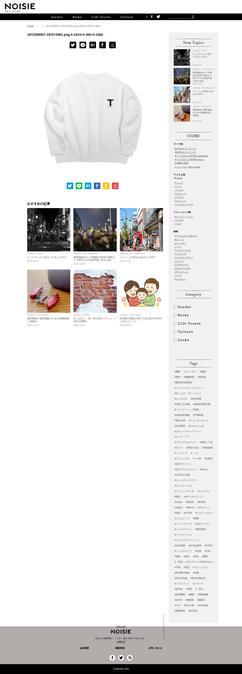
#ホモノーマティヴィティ (188, 431)
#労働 (196, 572)
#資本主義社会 (198, 578)
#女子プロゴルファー (186, 469)
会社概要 (84, 648)
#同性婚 (202, 377)
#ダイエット (204, 507)
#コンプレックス (183, 485)
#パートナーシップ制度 (187, 409)
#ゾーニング (181, 453)
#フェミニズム (182, 458)
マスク (178, 223)
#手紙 (177, 567)
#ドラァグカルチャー (186, 442)
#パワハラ (198, 583)
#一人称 (197, 458)
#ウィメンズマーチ (184, 491)
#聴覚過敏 (203, 594)
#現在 (196, 556)
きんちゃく (180, 279)
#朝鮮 (177, 556)
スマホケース (181, 264)
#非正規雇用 (194, 545)
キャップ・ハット (184, 216)
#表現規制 (207, 447)
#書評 (205, 556)
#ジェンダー (190, 371)
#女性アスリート (183, 464)
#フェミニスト (200, 567)
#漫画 (203, 371)
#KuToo (204, 469)
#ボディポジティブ (193, 496)
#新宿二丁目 (206, 442)
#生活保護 (180, 545)
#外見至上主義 (182, 474)
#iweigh (178, 502)
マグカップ (180, 254)
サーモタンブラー (184, 257)
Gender (57, 17)
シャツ (178, 186)
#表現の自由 (192, 447)
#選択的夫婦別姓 (183, 382)
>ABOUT (121, 641)
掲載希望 (118, 648)
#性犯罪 (201, 502)
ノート (178, 246)
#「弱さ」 (200, 589)
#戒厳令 (201, 600)
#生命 (207, 551)
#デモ (177, 605)
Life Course (101, 17)
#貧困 (196, 518)
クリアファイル (183, 250)
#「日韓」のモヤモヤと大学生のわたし (195, 561)
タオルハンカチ (183, 268)
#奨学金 (179, 589)
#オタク (179, 447)
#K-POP (188, 513)
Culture (127, 17)
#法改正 (179, 507)
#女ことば (180, 393)
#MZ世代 (193, 610)
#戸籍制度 (198, 415)
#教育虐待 (200, 529)
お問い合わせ (155, 648)
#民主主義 (189, 605)
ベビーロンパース (184, 204)
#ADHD (178, 600)
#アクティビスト (204, 513)
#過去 (187, 556)
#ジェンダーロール (198, 420)
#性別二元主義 (182, 404)
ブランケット (181, 272)
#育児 (187, 567)
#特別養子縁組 (182, 572)
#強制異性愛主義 (201, 404)
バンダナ (179, 220)
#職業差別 (180, 610)
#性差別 (190, 502)
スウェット (180, 193)
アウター (179, 197)
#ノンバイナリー (183, 529)
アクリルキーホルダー (186, 236)
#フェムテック (182, 518)
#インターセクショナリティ (189, 388)
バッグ (178, 275)
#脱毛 (177, 496)
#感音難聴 (180, 594)
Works (77, 17)
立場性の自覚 (181, 163)
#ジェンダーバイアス (186, 480)
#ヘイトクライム (183, 534)
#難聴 (191, 594)
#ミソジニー (194, 393)
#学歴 (189, 589)
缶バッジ (179, 239)
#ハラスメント (182, 583)
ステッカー (180, 243)
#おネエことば (195, 426)
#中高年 (208, 545)
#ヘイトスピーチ (183, 523)
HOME (30, 26)
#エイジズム (204, 491)
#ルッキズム (181, 398)
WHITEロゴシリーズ (185, 152)
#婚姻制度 (189, 377)
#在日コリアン (202, 523)
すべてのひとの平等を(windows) (191, 156)
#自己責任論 (181, 578)
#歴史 (177, 377)
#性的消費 (196, 398)
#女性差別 (203, 605)
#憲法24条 (180, 420)
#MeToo (190, 507)
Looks (183, 340)
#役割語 (208, 458)
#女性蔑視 (180, 426)
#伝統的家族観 (182, 415)
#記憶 (198, 551)
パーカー (179, 190)
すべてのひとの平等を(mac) (189, 159)
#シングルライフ (183, 551)
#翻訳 (177, 371)
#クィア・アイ (182, 436)
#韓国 (177, 513)
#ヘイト (195, 453)
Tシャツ (179, 183)
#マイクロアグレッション (188, 540)
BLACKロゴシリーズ (185, 148)
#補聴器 (190, 600)
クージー (179, 261)
